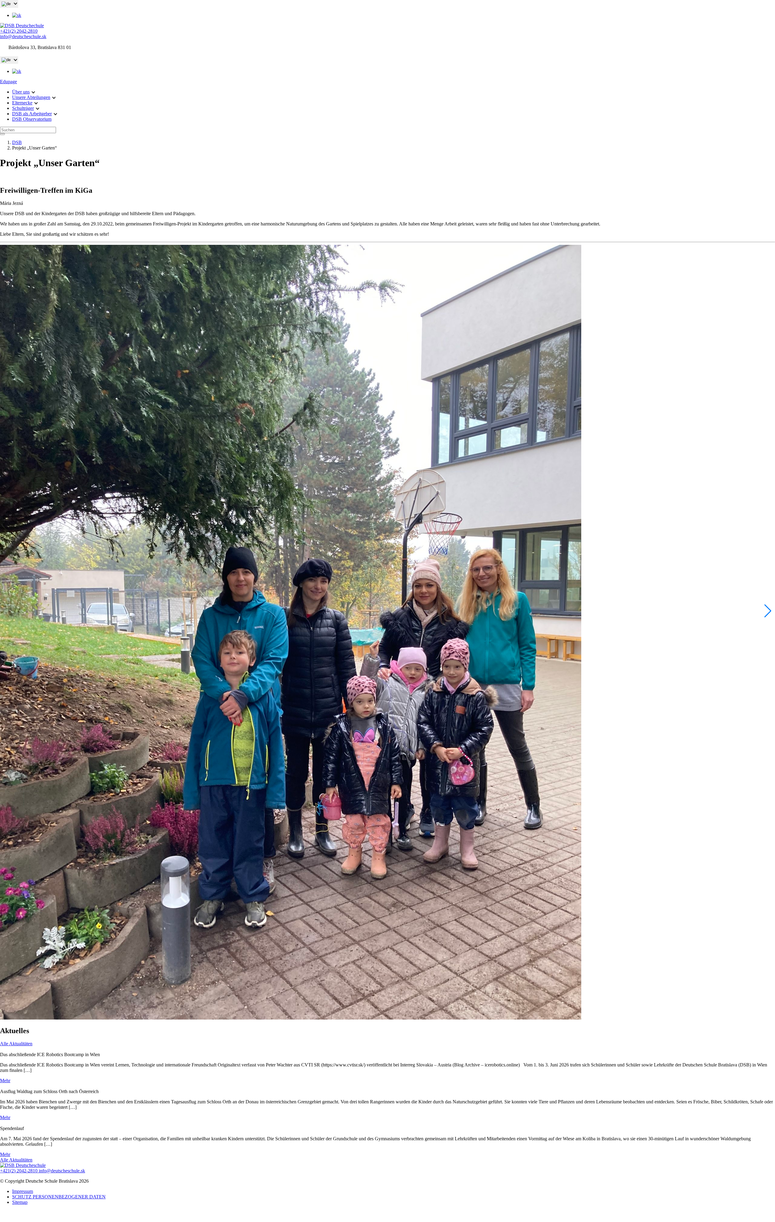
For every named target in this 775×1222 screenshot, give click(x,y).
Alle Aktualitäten (16, 1043)
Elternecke (22, 102)
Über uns (21, 91)
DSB (17, 142)
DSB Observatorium (31, 119)
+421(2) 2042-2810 (19, 31)
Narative (397, 1216)
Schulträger (23, 108)
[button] (768, 611)
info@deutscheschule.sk (23, 36)
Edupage (8, 81)
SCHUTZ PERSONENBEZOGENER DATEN (59, 1196)
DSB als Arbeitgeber (32, 113)
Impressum (22, 1191)
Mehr (5, 1080)
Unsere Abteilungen (31, 97)
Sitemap (20, 1202)
